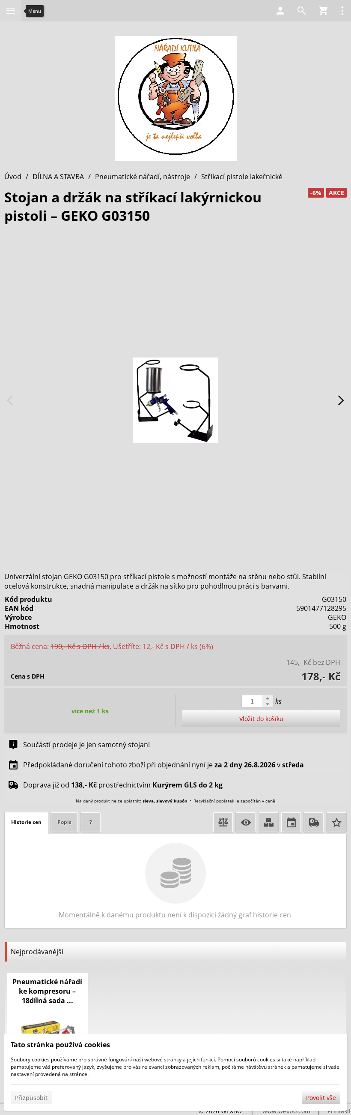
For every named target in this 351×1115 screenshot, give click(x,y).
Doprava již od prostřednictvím (123, 785)
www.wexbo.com (286, 1111)
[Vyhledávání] (301, 10)
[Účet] (280, 10)
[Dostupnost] (268, 822)
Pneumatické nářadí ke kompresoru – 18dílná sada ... (47, 991)
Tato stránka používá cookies (60, 1044)
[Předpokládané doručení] (291, 822)
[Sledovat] (245, 822)
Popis (64, 822)
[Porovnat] (223, 822)
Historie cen (26, 822)
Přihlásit (339, 1111)
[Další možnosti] (342, 10)
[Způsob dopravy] (313, 822)
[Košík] (323, 10)
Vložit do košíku (261, 719)
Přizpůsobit (31, 1098)
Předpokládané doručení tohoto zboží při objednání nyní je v (163, 764)
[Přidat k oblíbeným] (336, 822)
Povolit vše (321, 1098)
